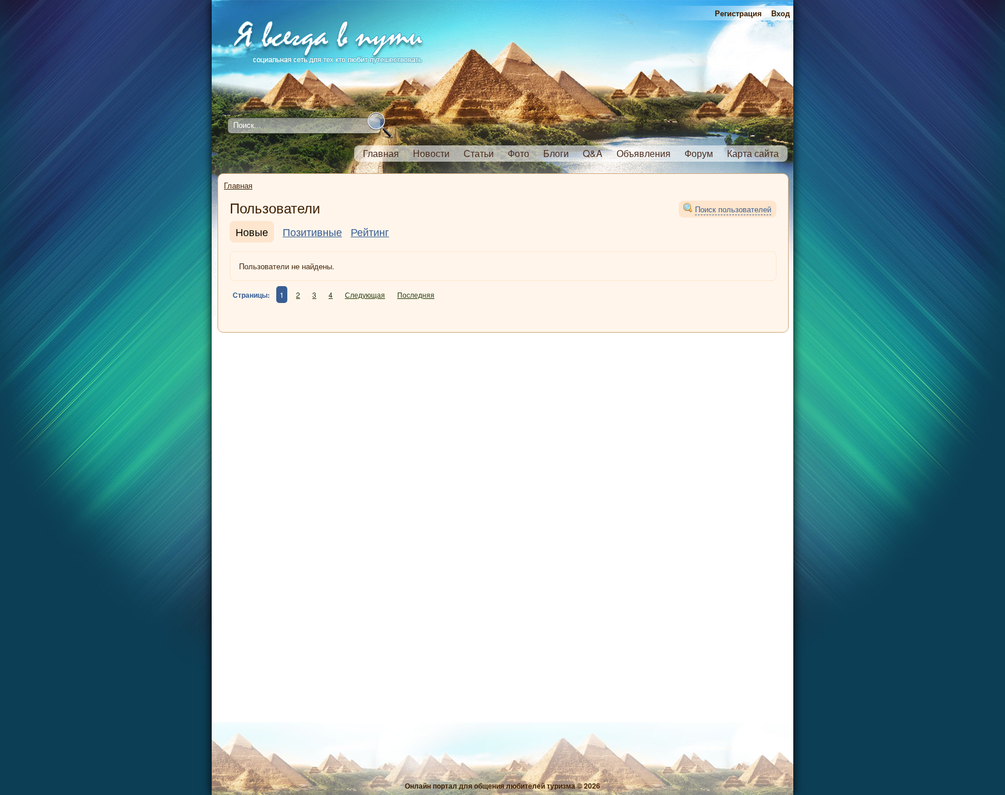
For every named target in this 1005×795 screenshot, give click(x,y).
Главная (238, 185)
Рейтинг (370, 231)
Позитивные (312, 231)
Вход (780, 13)
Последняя (415, 295)
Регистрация (738, 13)
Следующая (365, 295)
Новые (252, 231)
